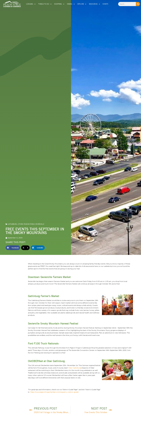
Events (105, 4)
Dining (69, 4)
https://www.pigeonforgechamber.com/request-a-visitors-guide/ (54, 392)
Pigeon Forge (29, 224)
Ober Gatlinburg (75, 368)
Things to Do (43, 4)
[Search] (138, 4)
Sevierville (39, 224)
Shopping (58, 4)
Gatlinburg (12, 224)
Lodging (29, 4)
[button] (13, 247)
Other (20, 224)
